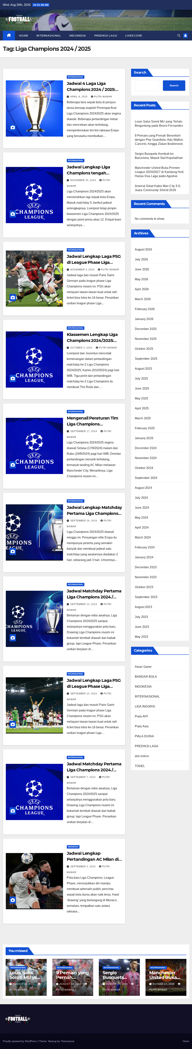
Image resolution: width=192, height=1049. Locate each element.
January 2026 (144, 319)
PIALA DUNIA (144, 736)
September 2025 (146, 358)
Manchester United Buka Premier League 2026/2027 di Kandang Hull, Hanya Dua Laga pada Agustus (159, 172)
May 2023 (141, 636)
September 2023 (146, 597)
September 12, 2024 (84, 604)
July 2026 (141, 259)
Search (140, 72)
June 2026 (142, 269)
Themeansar (67, 1041)
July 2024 (141, 497)
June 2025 (142, 388)
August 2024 (143, 487)
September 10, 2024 (84, 693)
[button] (178, 35)
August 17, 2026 (117, 984)
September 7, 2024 (83, 777)
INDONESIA (77, 35)
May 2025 (141, 398)
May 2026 (141, 279)
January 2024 (144, 557)
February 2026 (145, 309)
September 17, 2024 (84, 431)
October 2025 (144, 348)
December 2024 (146, 448)
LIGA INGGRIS (145, 706)
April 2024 (142, 527)
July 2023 (141, 616)
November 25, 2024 (83, 180)
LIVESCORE (133, 35)
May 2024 (141, 517)
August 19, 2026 (24, 984)
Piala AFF (141, 716)
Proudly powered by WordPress (20, 1041)
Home (186, 1041)
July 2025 (141, 378)
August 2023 (143, 607)
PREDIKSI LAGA (105, 35)
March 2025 (143, 418)
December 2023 (146, 567)
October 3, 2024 (81, 347)
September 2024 (146, 477)
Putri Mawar (103, 96)
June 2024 (142, 507)
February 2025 (145, 428)
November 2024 (146, 458)
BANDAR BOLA (146, 676)
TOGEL (140, 766)
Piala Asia (142, 726)
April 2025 (142, 408)
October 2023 (144, 587)
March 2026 (143, 299)
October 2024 (144, 468)
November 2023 (146, 577)
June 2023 (142, 626)
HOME (23, 35)
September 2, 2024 (83, 866)
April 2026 (142, 289)
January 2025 (144, 438)
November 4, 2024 (82, 269)
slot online (142, 756)
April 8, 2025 (79, 96)
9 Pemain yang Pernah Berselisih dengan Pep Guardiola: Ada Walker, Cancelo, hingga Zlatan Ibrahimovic (159, 139)
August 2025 (143, 368)
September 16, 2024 (84, 520)
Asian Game (143, 666)
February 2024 (145, 547)
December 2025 (146, 328)
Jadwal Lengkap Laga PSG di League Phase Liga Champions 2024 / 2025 (94, 262)
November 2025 (146, 338)
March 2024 (143, 537)
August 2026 (143, 249)
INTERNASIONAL (48, 35)
